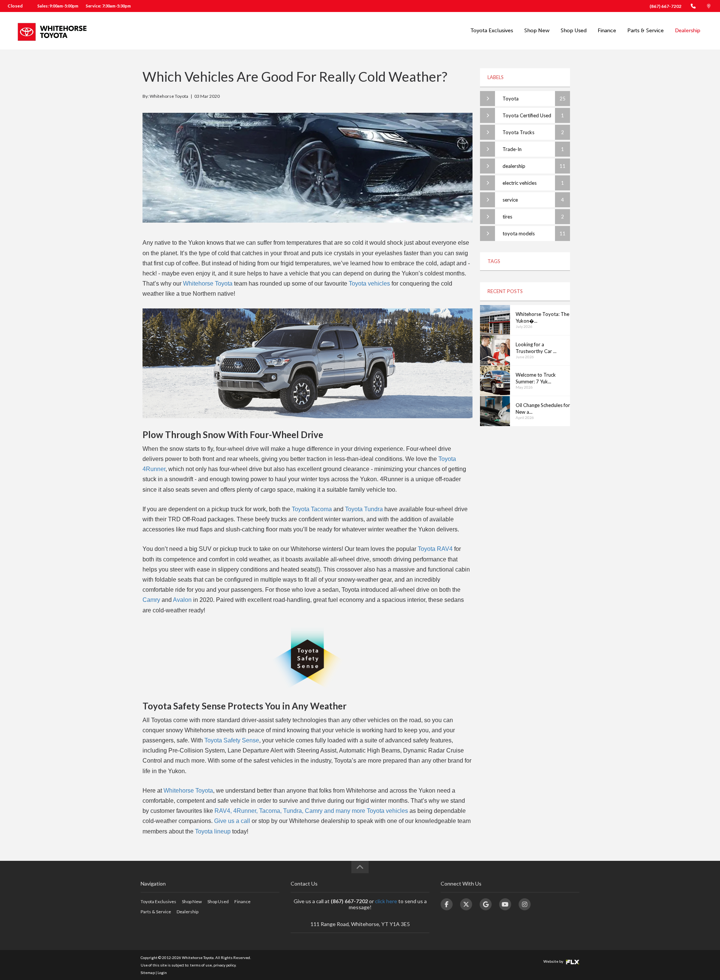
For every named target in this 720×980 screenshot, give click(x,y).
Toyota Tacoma (312, 509)
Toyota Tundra (364, 509)
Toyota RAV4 (435, 549)
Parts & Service (645, 30)
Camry (151, 600)
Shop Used (573, 30)
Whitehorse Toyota (207, 283)
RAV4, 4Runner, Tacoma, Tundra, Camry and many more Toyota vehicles (311, 811)
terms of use (201, 965)
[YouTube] (505, 904)
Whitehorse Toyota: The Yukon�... (542, 317)
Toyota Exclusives (492, 30)
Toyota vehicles (369, 283)
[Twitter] (466, 904)
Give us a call (232, 821)
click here (386, 901)
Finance (607, 30)
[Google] (486, 904)
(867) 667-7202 (665, 6)
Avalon (182, 600)
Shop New (536, 30)
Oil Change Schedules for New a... (543, 408)
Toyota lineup (213, 831)
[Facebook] (447, 904)
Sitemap (148, 972)
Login (162, 972)
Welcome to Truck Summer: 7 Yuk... (536, 378)
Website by (553, 961)
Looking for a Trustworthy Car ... (536, 348)
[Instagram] (525, 904)
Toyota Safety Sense (231, 740)
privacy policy (224, 965)
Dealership (687, 30)
